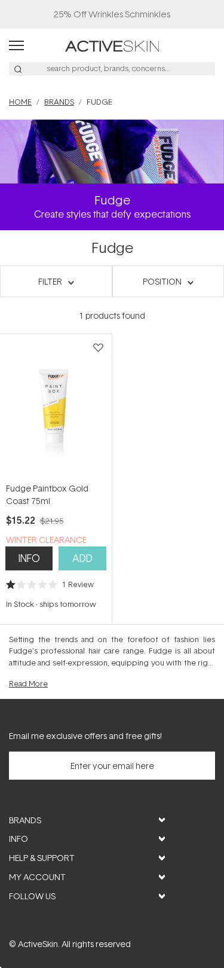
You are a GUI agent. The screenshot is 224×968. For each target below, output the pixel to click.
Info (29, 558)
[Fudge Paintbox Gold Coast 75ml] (56, 408)
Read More (28, 683)
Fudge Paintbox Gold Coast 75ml (47, 494)
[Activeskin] (112, 45)
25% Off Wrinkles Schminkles (112, 14)
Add (82, 558)
